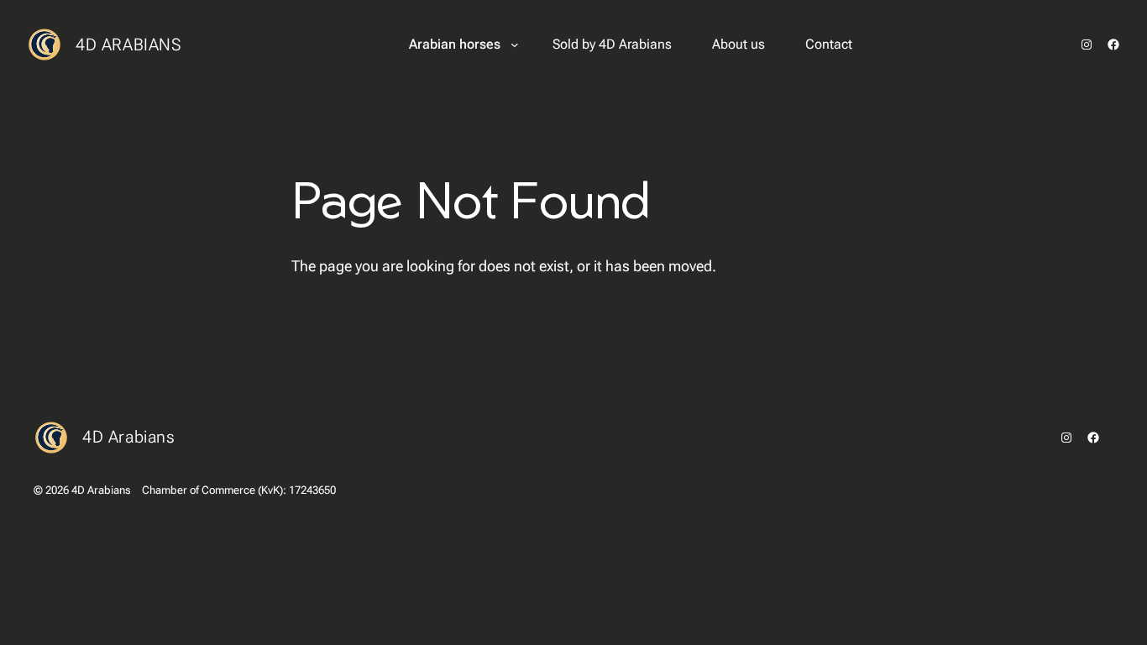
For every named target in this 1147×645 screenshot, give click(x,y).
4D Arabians (128, 44)
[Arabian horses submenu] (515, 44)
